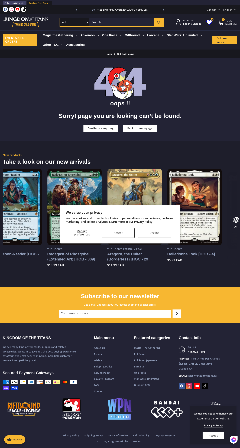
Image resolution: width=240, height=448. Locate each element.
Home (109, 54)
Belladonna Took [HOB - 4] (146, 254)
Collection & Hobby (14, 3)
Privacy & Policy (213, 425)
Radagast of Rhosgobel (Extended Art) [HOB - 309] (26, 256)
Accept (118, 233)
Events (98, 354)
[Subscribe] (177, 313)
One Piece (140, 372)
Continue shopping (101, 128)
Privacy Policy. (143, 222)
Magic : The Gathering (147, 348)
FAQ (96, 385)
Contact (98, 391)
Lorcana (139, 366)
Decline (154, 233)
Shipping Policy (103, 366)
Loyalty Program (104, 379)
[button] (163, 9)
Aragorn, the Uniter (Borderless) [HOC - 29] (84, 256)
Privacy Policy (71, 435)
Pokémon (139, 354)
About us (99, 348)
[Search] (159, 22)
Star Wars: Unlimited (146, 379)
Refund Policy (102, 372)
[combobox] (126, 22)
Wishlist (98, 360)
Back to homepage (140, 128)
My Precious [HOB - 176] (205, 254)
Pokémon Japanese (145, 360)
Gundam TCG (142, 385)
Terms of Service (118, 435)
